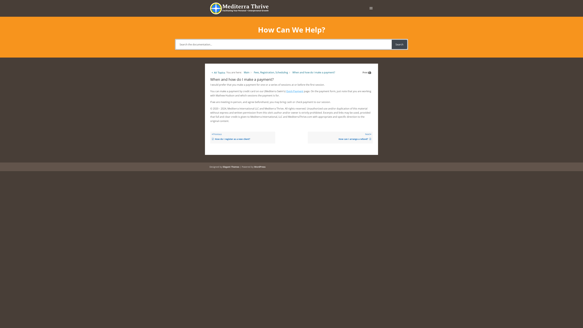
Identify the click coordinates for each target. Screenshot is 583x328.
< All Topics (218, 72)
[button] (367, 72)
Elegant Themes (231, 166)
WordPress (260, 166)
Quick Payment (294, 91)
